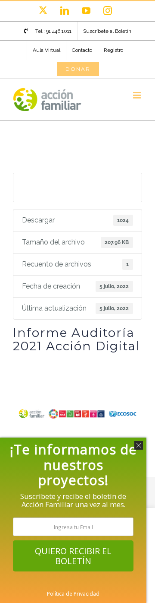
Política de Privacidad (73, 593)
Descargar (77, 187)
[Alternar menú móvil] (137, 95)
